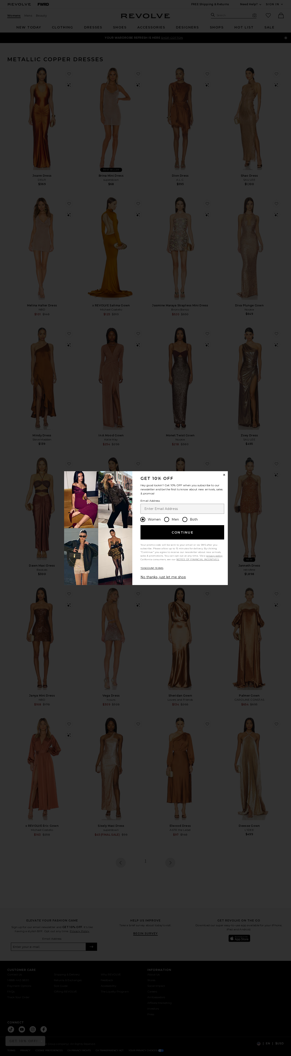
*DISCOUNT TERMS (151, 568)
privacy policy (214, 555)
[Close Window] (224, 474)
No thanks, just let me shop (163, 577)
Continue (182, 532)
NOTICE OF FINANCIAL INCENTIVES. (197, 559)
